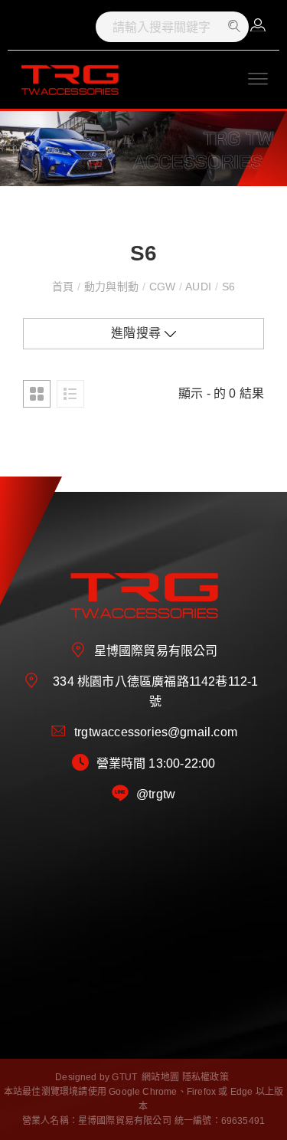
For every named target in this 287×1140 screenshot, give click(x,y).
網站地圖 (160, 1077)
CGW (162, 286)
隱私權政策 (205, 1077)
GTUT (124, 1077)
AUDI (199, 286)
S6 (226, 286)
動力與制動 (111, 286)
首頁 (64, 286)
